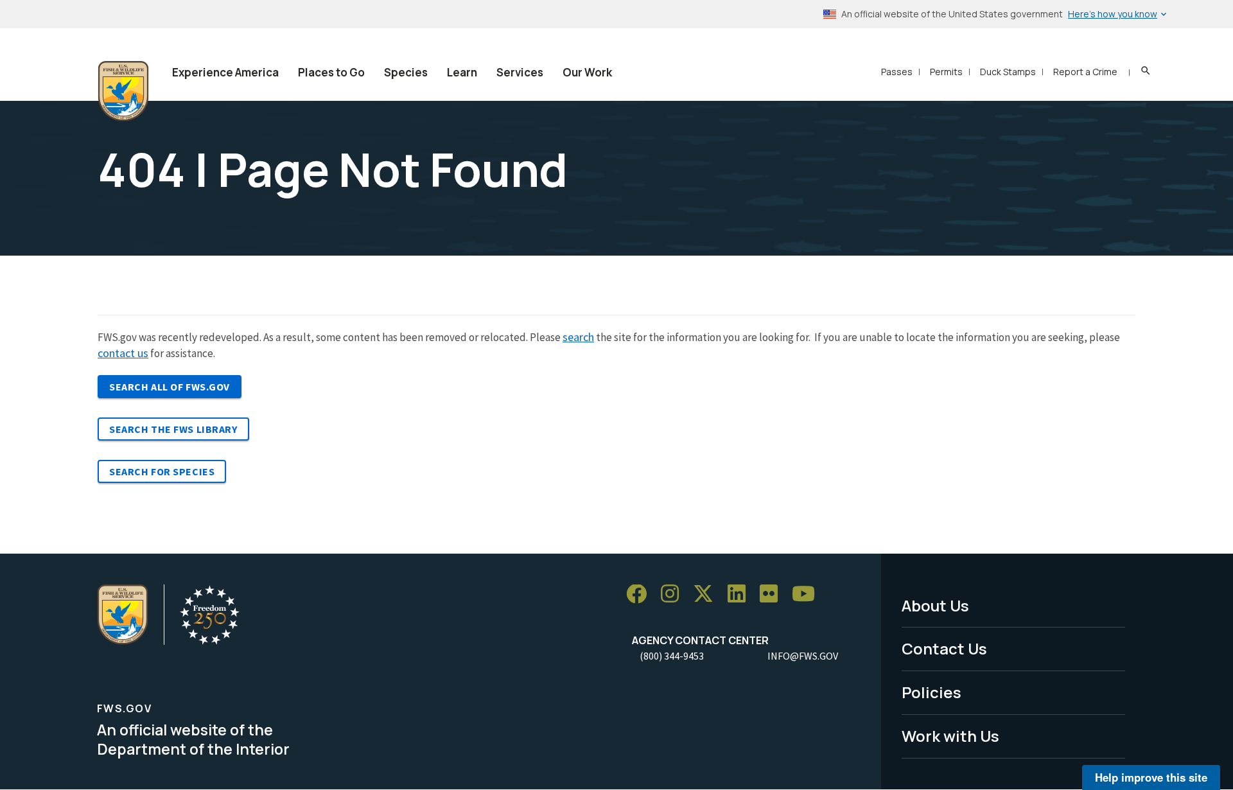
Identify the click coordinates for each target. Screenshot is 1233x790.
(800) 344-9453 (672, 655)
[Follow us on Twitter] (707, 594)
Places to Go (331, 72)
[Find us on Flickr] (773, 594)
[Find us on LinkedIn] (741, 594)
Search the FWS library (173, 429)
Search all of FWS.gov (169, 386)
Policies (931, 692)
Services (519, 72)
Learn (462, 72)
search (578, 336)
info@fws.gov (802, 655)
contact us (123, 353)
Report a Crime (1085, 72)
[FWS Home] (123, 91)
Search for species (161, 471)
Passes (897, 72)
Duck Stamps (1008, 72)
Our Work (587, 72)
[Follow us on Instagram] (674, 594)
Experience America (225, 72)
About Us (935, 605)
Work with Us (950, 735)
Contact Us (944, 648)
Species (406, 72)
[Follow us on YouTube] (808, 594)
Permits (946, 72)
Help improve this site (1151, 777)
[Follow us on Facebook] (641, 594)
